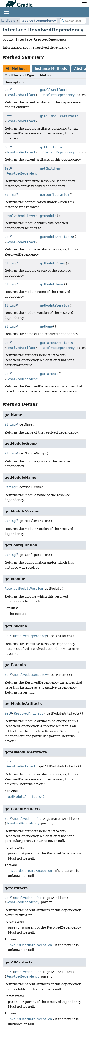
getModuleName (52, 284)
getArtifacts (51, 147)
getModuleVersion (54, 305)
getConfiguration (54, 194)
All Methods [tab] (16, 68)
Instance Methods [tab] (51, 68)
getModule (48, 216)
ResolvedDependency (38, 20)
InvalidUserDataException (30, 870)
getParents (49, 374)
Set (7, 90)
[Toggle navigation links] (6, 11)
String (10, 194)
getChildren (50, 168)
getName (46, 326)
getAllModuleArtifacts (59, 116)
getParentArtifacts (56, 343)
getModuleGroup (52, 263)
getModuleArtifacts (56, 237)
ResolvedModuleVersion (24, 216)
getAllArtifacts (53, 90)
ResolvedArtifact (21, 95)
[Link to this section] (47, 57)
